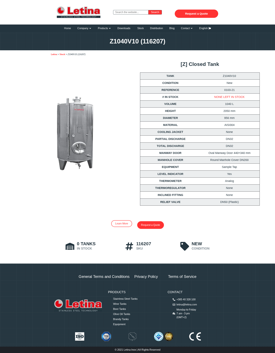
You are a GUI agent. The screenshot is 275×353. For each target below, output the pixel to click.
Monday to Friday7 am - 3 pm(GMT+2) (186, 313)
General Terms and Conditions (104, 276)
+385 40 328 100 (186, 299)
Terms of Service (182, 276)
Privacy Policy (146, 276)
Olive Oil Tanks (121, 314)
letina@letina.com (186, 304)
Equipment (119, 324)
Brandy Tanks (121, 319)
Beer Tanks (119, 309)
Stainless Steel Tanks (125, 298)
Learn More (121, 223)
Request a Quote (196, 13)
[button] (84, 28)
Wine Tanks (119, 304)
